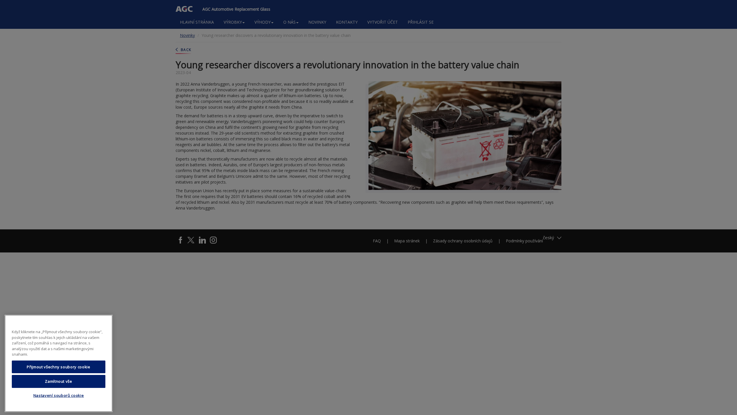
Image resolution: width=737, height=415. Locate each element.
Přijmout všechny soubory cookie (58, 366)
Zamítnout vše (58, 381)
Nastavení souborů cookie (58, 395)
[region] (59, 363)
